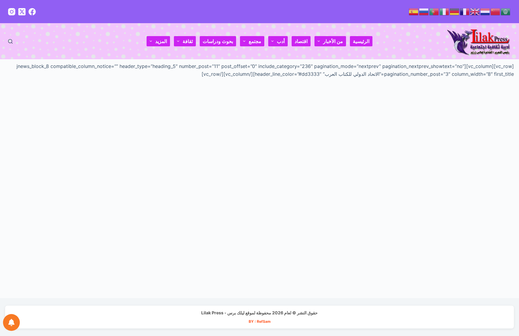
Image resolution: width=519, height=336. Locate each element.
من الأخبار (333, 41)
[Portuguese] (434, 11)
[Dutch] (485, 11)
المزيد (161, 41)
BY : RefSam (260, 321)
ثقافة (188, 41)
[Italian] (444, 11)
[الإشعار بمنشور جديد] (11, 322)
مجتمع (255, 41)
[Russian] (424, 11)
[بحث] (10, 41)
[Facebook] (32, 11)
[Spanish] (414, 11)
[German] (455, 11)
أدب (281, 41)
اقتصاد (301, 41)
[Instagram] (11, 11)
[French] (465, 11)
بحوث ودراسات (218, 41)
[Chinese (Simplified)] (495, 11)
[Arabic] (506, 11)
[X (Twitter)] (22, 11)
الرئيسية (361, 41)
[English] (475, 11)
